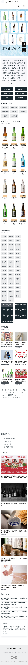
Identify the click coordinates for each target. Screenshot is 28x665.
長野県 (11, 257)
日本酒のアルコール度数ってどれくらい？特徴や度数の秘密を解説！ (14, 559)
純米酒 (5, 107)
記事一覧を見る (5, 329)
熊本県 (4, 296)
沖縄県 (11, 300)
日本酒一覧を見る (5, 123)
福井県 (11, 262)
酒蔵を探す (7, 89)
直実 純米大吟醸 (14, 146)
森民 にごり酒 (5, 197)
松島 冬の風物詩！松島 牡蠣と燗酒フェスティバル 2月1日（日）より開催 (21, 362)
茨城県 (4, 253)
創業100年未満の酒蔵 (7, 321)
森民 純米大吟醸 (14, 222)
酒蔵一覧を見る (5, 232)
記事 (7, 98)
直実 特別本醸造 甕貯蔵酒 (5, 146)
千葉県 (11, 249)
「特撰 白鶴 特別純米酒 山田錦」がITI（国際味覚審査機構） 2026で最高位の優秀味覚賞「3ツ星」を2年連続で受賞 (7, 380)
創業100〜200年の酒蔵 (20, 316)
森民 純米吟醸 (23, 197)
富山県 (4, 262)
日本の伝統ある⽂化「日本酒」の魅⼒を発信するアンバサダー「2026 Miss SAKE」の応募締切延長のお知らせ (20, 380)
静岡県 (11, 266)
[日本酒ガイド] (11, 1)
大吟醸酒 (23, 111)
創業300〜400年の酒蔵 (20, 310)
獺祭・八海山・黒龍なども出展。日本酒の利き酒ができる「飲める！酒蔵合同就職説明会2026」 (7, 343)
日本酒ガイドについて (7, 652)
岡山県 (4, 279)
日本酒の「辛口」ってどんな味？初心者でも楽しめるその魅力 (14, 531)
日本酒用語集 (20, 93)
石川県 (17, 257)
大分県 (11, 296)
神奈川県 (17, 245)
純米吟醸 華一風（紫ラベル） (23, 222)
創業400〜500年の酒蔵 (7, 310)
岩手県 (11, 240)
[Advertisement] (14, 416)
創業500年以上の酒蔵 (20, 305)
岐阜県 (4, 266)
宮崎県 (17, 296)
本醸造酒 (5, 116)
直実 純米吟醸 (23, 145)
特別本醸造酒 (14, 116)
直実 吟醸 (14, 171)
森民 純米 (5, 221)
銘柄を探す (21, 89)
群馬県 (11, 253)
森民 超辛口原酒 (23, 172)
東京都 (11, 245)
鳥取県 (17, 279)
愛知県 (17, 262)
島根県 (4, 283)
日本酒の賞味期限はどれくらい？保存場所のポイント (14, 504)
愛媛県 (11, 287)
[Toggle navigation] (2, 1)
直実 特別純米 (5, 171)
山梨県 (4, 257)
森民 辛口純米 (14, 197)
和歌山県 (17, 274)
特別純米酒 (14, 107)
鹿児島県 (4, 300)
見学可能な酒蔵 (7, 305)
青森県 (11, 236)
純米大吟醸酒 (5, 111)
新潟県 (17, 253)
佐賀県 (11, 291)
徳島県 (4, 287)
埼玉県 (4, 249)
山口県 (11, 283)
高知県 (17, 287)
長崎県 (17, 291)
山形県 (4, 240)
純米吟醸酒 (23, 107)
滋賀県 (4, 274)
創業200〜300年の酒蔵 (7, 316)
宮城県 (17, 240)
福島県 (4, 245)
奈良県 (11, 274)
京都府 (17, 270)
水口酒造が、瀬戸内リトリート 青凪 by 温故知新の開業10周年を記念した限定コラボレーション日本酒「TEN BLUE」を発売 (7, 362)
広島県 (11, 279)
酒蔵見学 (20, 98)
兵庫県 (11, 270)
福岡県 (4, 291)
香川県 (17, 283)
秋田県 (17, 236)
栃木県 (17, 249)
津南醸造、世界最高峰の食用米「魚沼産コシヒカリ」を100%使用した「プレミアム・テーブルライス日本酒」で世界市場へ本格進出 (20, 343)
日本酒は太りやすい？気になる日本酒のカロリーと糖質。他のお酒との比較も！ (14, 586)
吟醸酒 (14, 111)
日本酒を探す (7, 93)
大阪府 (4, 270)
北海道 (4, 236)
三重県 (17, 266)
